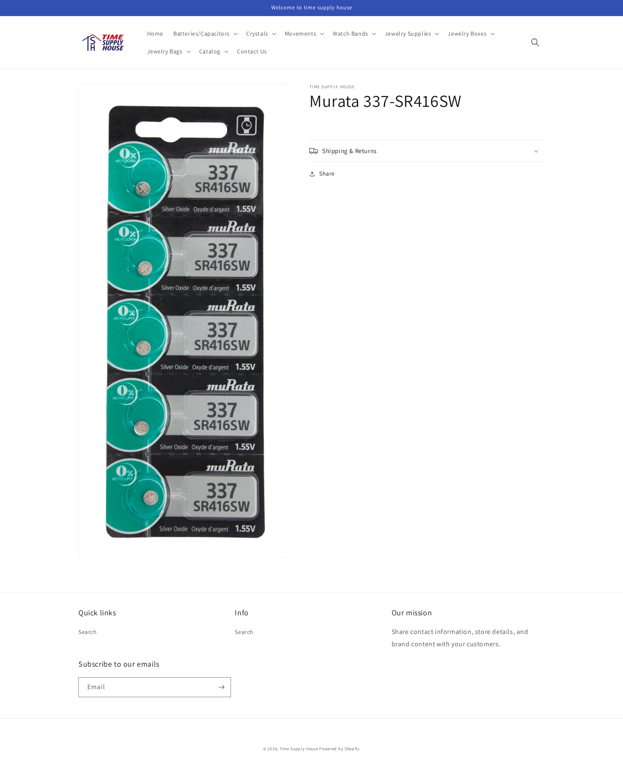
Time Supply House (299, 748)
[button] (204, 33)
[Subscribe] (221, 687)
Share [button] (327, 173)
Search (87, 632)
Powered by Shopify (339, 748)
